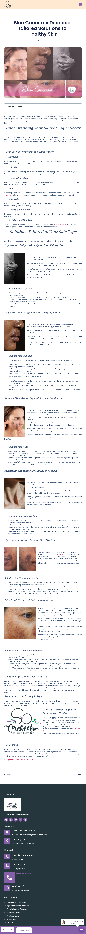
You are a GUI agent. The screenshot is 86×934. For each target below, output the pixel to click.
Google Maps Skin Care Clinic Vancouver (19, 760)
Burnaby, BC (19, 839)
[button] (80, 4)
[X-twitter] (20, 820)
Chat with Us (24, 930)
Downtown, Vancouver (23, 831)
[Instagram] (11, 820)
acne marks (8, 195)
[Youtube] (16, 820)
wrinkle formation (60, 225)
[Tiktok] (25, 820)
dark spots (62, 554)
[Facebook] (6, 820)
